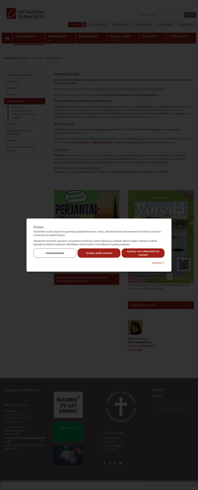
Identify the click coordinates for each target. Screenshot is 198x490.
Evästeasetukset (55, 253)
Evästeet (158, 263)
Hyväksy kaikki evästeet (99, 253)
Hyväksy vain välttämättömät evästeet (143, 253)
